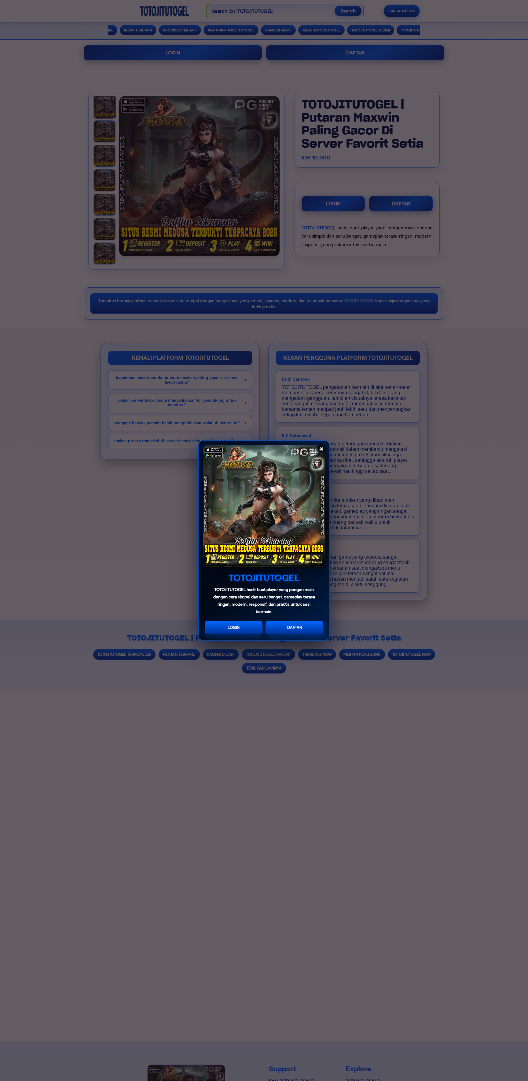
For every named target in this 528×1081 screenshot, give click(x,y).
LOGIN (234, 627)
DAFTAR (294, 627)
